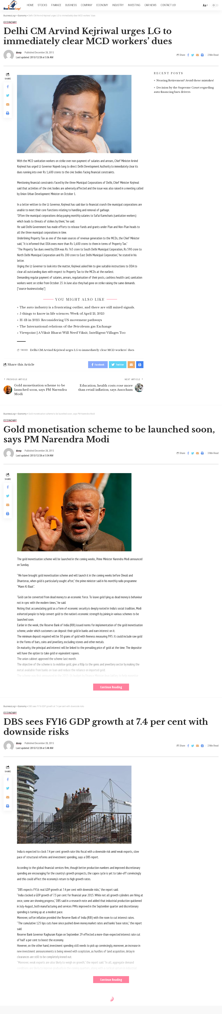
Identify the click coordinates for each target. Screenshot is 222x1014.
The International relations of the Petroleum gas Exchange (66, 326)
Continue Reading (111, 687)
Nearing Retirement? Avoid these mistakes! (185, 80)
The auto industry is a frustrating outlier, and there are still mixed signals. (77, 307)
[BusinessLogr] (12, 5)
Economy (10, 22)
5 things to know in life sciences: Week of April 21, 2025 (62, 313)
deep (19, 52)
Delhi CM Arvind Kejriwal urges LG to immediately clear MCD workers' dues (82, 350)
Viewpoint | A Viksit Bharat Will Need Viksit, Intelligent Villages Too (73, 333)
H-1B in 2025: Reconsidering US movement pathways (61, 320)
